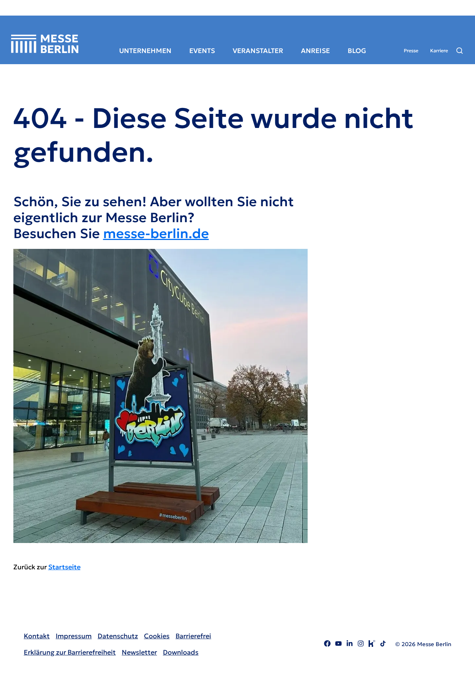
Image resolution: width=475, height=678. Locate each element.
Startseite (64, 567)
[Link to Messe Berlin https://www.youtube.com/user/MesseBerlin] (338, 644)
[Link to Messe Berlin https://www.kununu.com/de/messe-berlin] (371, 644)
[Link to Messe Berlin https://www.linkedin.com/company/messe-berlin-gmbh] (349, 644)
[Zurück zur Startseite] (44, 43)
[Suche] (459, 50)
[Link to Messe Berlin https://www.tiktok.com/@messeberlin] (383, 644)
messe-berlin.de (156, 233)
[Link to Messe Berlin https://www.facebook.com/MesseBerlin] (327, 644)
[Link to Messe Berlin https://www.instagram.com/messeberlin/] (360, 644)
